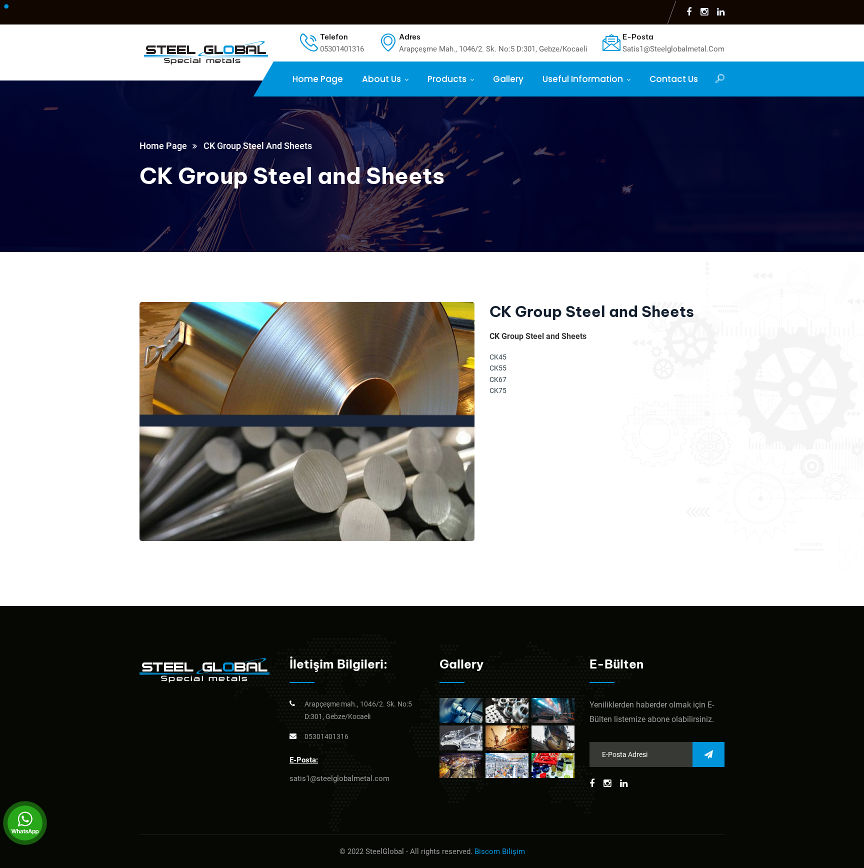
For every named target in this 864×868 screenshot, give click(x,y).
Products (447, 79)
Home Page (317, 79)
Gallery (508, 79)
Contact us (674, 79)
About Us (381, 79)
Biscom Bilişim (499, 851)
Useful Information (582, 79)
